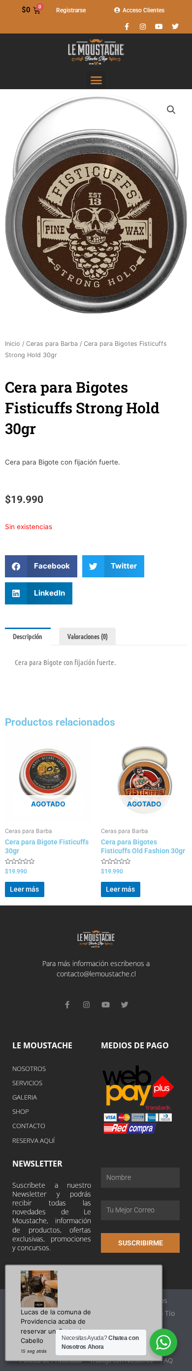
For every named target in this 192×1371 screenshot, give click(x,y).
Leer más (24, 889)
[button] (96, 80)
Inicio (12, 343)
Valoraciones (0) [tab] (87, 636)
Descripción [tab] (27, 636)
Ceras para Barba (52, 343)
